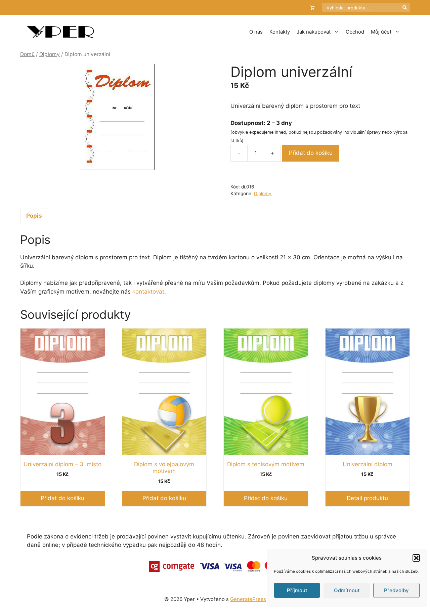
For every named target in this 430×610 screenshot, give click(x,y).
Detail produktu (367, 498)
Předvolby (396, 590)
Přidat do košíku (311, 152)
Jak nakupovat (314, 32)
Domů (27, 54)
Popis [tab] (34, 215)
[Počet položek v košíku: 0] (312, 7)
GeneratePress (248, 599)
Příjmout (297, 590)
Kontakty (279, 32)
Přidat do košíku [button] (62, 498)
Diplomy (49, 54)
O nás (256, 32)
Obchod (355, 32)
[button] (416, 558)
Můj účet (381, 32)
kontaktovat (148, 291)
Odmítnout (347, 590)
